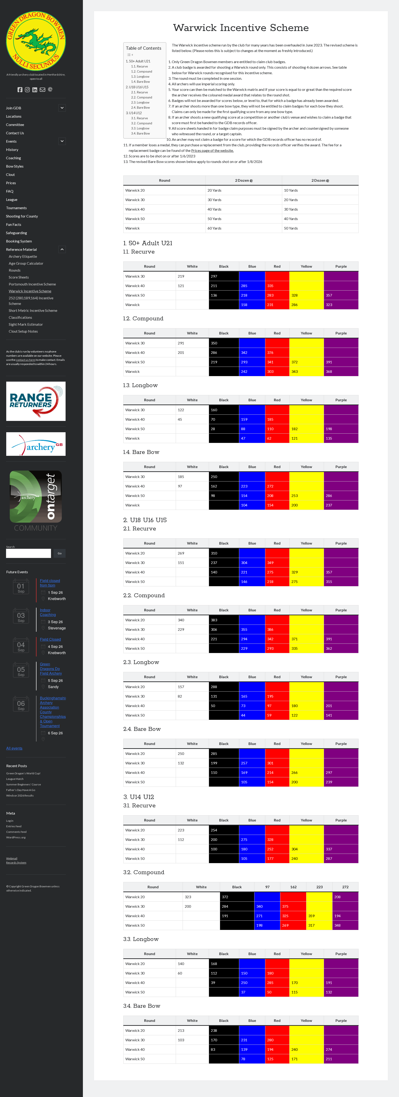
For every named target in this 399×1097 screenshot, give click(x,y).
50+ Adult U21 (139, 61)
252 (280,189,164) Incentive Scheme (31, 301)
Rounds (15, 270)
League (11, 199)
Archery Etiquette (23, 256)
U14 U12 (135, 113)
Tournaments (16, 207)
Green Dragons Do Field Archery (51, 668)
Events (11, 141)
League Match (15, 779)
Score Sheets (19, 277)
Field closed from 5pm (50, 583)
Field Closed (50, 639)
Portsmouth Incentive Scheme (32, 284)
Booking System (19, 241)
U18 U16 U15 (138, 87)
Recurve (142, 66)
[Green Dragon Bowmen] (36, 69)
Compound (144, 71)
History (12, 149)
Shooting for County (22, 216)
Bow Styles (15, 166)
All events (14, 748)
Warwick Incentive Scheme (30, 291)
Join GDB (13, 108)
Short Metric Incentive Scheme (33, 310)
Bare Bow (143, 81)
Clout (10, 174)
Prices (11, 183)
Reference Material (21, 249)
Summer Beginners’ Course (23, 784)
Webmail (11, 858)
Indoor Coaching (48, 612)
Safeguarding (16, 232)
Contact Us (15, 133)
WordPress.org (15, 837)
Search (10, 546)
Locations (13, 116)
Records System (16, 862)
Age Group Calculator (26, 263)
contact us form (25, 360)
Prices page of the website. (212, 150)
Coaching (13, 158)
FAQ (9, 191)
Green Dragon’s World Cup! (23, 773)
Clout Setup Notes (23, 331)
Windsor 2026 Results (20, 795)
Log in (9, 820)
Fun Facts (13, 224)
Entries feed (13, 826)
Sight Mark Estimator (26, 324)
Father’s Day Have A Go (20, 790)
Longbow (143, 76)
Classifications (20, 317)
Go (59, 553)
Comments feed (16, 831)
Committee (15, 124)
